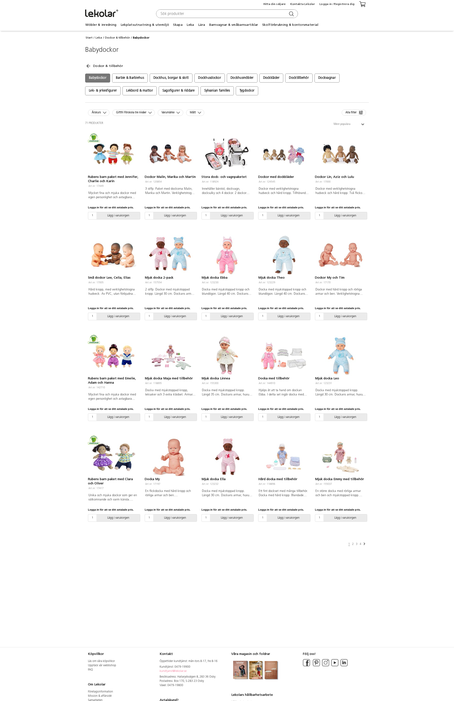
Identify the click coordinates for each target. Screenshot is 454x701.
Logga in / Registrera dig (336, 4)
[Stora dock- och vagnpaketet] (227, 154)
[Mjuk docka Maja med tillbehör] (170, 356)
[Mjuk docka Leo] (340, 356)
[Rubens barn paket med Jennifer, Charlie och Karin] (113, 154)
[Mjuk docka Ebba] (227, 255)
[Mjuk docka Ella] (227, 456)
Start (89, 37)
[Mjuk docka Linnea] (227, 356)
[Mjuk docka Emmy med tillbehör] (340, 456)
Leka (99, 37)
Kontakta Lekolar (302, 4)
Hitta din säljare (274, 4)
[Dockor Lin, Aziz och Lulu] (340, 154)
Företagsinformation (100, 691)
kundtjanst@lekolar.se (173, 671)
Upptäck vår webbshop (102, 665)
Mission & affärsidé (100, 696)
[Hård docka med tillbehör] (283, 456)
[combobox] (226, 14)
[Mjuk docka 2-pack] (170, 255)
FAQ (90, 669)
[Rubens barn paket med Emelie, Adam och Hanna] (113, 356)
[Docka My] (170, 456)
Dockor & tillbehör (117, 37)
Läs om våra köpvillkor (101, 661)
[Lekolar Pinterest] (316, 665)
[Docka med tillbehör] (283, 356)
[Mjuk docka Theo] (283, 255)
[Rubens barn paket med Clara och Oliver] (113, 456)
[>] (364, 544)
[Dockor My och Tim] (340, 255)
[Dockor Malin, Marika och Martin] (170, 154)
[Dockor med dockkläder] (283, 154)
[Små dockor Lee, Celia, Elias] (113, 255)
